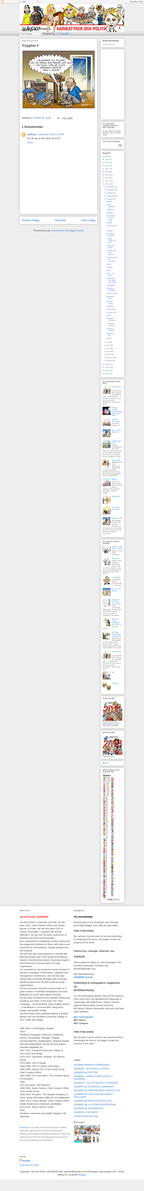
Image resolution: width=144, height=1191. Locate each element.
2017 (107, 181)
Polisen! (109, 202)
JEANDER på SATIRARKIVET (89, 1108)
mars (109, 354)
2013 (107, 370)
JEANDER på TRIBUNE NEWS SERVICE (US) (97, 1090)
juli (108, 342)
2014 (107, 367)
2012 (107, 374)
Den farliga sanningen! (116, 508)
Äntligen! (110, 267)
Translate (64, 33)
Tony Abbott (116, 577)
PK (113, 672)
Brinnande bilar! (110, 297)
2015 (107, 364)
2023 (107, 162)
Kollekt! (109, 338)
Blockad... (110, 223)
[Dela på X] (67, 118)
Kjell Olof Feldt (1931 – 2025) (117, 547)
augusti (110, 199)
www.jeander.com (109, 44)
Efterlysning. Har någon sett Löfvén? (112, 280)
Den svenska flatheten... (116, 431)
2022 (107, 165)
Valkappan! (116, 496)
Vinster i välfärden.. (111, 205)
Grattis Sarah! (111, 309)
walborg (31, 134)
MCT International (83, 1017)
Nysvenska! (116, 460)
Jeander (26, 1161)
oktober (110, 193)
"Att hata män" (112, 312)
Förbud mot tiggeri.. (111, 246)
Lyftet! (109, 264)
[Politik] (106, 763)
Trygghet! (110, 213)
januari (109, 360)
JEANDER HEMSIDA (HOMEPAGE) (92, 1065)
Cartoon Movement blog (86, 1116)
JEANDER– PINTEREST (86, 1112)
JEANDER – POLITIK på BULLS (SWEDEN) (96, 1083)
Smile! (109, 315)
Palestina (115, 683)
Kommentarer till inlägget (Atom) (67, 230)
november (111, 190)
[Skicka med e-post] (63, 118)
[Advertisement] (58, 196)
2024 (107, 159)
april (108, 351)
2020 (107, 172)
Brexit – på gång (110, 274)
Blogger (82, 1174)
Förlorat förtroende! (116, 420)
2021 (107, 169)
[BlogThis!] (65, 118)
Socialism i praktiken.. (111, 329)
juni (108, 345)
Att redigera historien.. (111, 235)
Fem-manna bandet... (116, 590)
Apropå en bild (117, 518)
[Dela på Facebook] (69, 118)
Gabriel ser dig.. (110, 334)
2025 (107, 156)
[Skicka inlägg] (58, 118)
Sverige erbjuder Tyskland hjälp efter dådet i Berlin (117, 411)
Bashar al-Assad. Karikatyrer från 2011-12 (116, 621)
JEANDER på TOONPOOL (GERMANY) (94, 1086)
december (111, 187)
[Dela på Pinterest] (72, 118)
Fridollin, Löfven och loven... (111, 240)
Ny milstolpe (111, 285)
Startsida (60, 220)
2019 (107, 175)
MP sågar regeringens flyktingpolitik (116, 634)
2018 (107, 178)
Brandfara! (110, 306)
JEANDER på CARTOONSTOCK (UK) (93, 1101)
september (111, 196)
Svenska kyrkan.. (110, 302)
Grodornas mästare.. (111, 324)
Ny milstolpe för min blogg (111, 218)
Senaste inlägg (30, 220)
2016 (107, 184)
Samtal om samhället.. (111, 289)
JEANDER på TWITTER (86, 1072)
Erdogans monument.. (112, 319)
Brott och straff (112, 293)
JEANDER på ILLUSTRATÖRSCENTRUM (94, 1104)
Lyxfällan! (110, 231)
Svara (30, 142)
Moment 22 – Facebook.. (116, 601)
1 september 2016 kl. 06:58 (50, 134)
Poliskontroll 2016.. (116, 442)
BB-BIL (114, 479)
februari (110, 357)
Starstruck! (116, 558)
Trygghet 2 (110, 210)
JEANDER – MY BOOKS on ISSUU (91, 1068)
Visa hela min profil (29, 1165)
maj (108, 348)
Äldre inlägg (88, 220)
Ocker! (109, 270)
